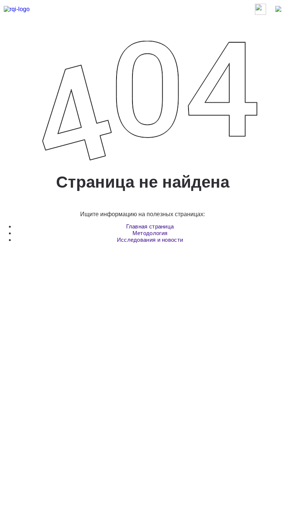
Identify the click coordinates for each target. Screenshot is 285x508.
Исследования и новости (150, 240)
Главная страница (150, 226)
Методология (149, 233)
